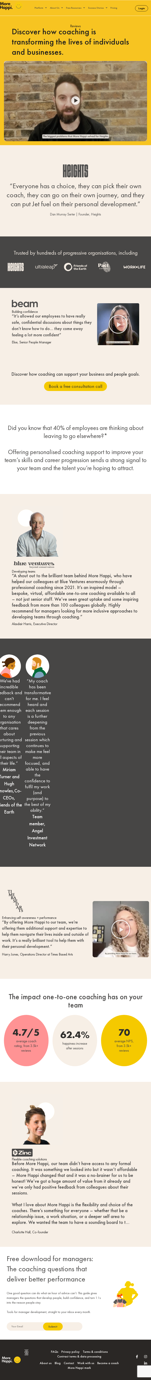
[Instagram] (145, 1356)
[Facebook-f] (137, 1356)
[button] (75, 101)
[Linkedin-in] (145, 1363)
